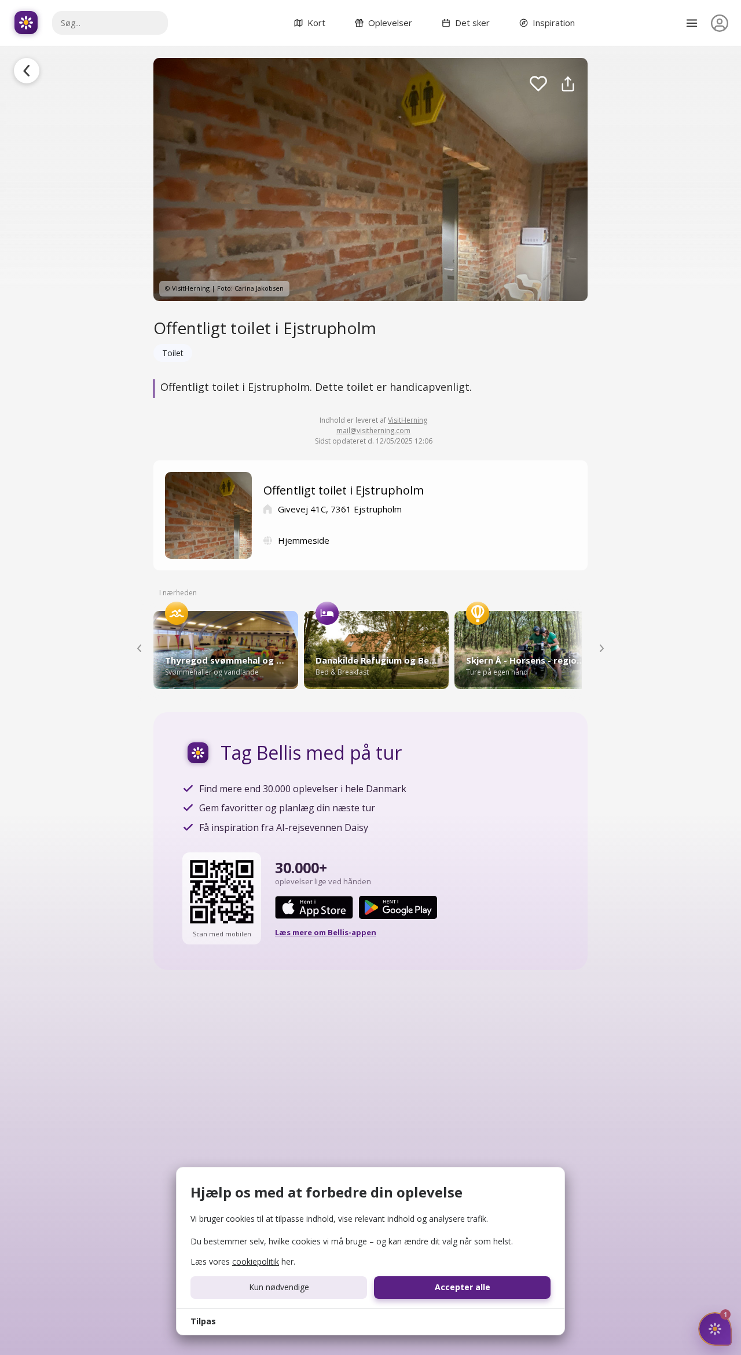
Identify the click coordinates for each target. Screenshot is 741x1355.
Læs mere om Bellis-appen (325, 932)
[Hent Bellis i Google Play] (398, 907)
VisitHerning (407, 420)
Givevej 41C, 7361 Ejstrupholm (340, 509)
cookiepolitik (255, 1261)
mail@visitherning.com (373, 430)
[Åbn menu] (692, 23)
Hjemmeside (303, 540)
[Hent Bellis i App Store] (314, 907)
